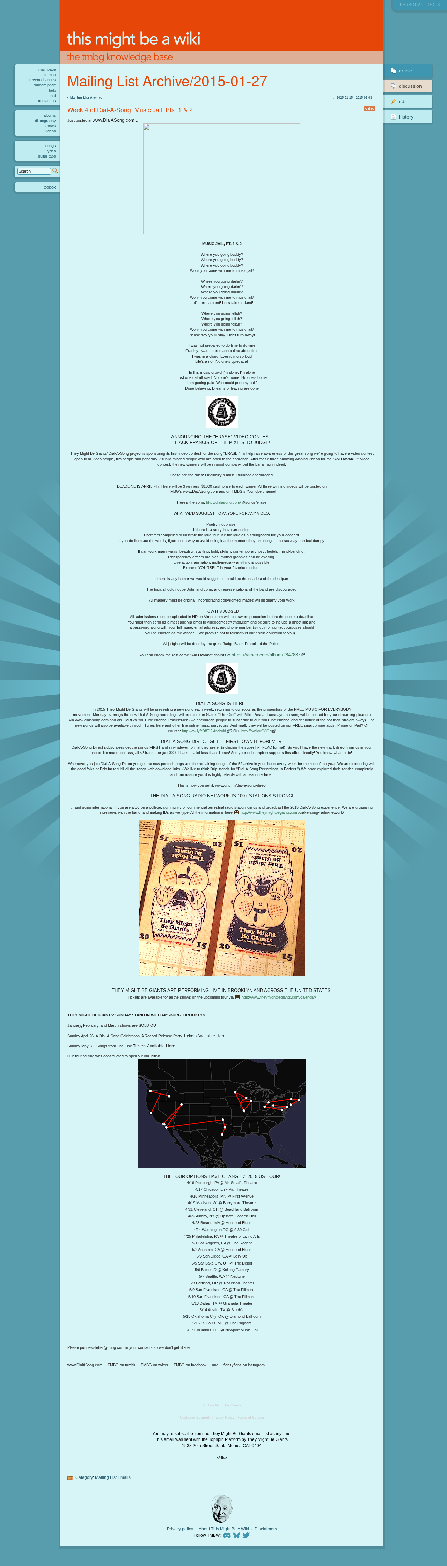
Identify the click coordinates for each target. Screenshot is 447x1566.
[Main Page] (221, 32)
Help (52, 90)
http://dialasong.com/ (223, 502)
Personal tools (420, 4)
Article (405, 71)
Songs (50, 146)
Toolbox (50, 187)
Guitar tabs (47, 156)
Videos (50, 131)
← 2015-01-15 (342, 97)
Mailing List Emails (113, 1477)
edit (369, 108)
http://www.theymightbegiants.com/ (270, 812)
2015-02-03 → (366, 97)
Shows (50, 126)
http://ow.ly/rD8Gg (256, 731)
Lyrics (51, 151)
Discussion (410, 86)
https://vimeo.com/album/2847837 (266, 654)
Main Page (47, 69)
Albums (50, 115)
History (406, 117)
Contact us (47, 101)
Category (84, 1477)
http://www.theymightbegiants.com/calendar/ (279, 997)
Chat (52, 95)
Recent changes (42, 80)
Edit (403, 101)
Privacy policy (180, 1529)
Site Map (49, 74)
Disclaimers (266, 1529)
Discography (45, 121)
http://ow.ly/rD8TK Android (204, 731)
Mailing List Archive (86, 97)
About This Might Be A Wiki (224, 1529)
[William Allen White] (222, 1508)
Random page (45, 85)
